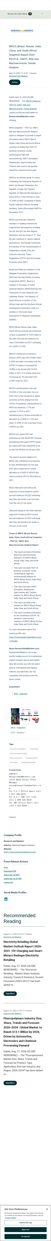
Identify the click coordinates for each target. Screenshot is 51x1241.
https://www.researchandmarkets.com (20, 852)
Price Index (13, 762)
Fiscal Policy (34, 749)
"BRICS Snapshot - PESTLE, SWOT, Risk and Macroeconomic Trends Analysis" (25, 105)
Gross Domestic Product (18, 753)
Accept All (25, 1236)
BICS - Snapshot (21, 694)
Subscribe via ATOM (12, 879)
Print (6, 867)
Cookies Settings (25, 1223)
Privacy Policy (10, 1218)
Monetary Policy (31, 758)
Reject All (25, 1230)
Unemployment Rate (28, 762)
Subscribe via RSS (11, 875)
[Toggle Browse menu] (42, 13)
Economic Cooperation (18, 749)
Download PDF (10, 871)
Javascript (8, 882)
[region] (25, 1223)
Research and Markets (18, 76)
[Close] (47, 1209)
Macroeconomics (16, 758)
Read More (10, 994)
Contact (12, 817)
